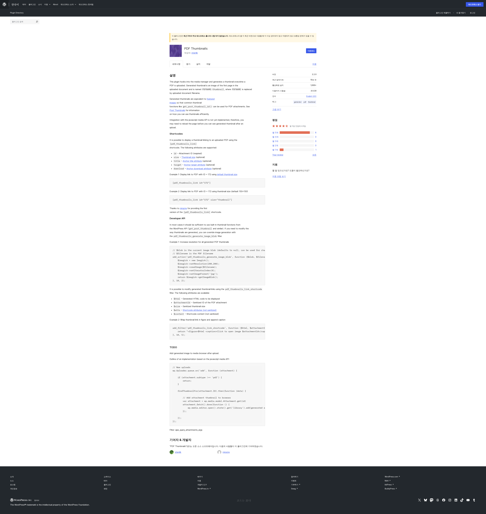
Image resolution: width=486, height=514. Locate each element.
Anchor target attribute (194, 165)
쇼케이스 (107, 477)
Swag (294, 489)
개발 (208, 64)
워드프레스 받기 (474, 4)
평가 (188, 64)
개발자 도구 (202, 485)
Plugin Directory (17, 13)
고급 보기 (276, 109)
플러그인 (107, 485)
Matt (388, 481)
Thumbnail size (188, 157)
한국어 (36, 500)
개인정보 (13, 489)
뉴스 (12, 481)
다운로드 (311, 51)
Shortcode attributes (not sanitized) (200, 310)
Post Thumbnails (177, 110)
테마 (105, 481)
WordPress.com (392, 477)
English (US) (311, 96)
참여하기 (294, 477)
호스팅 (12, 485)
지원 (314, 64)
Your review (277, 155)
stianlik (194, 53)
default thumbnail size (227, 174)
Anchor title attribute (192, 161)
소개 (12, 477)
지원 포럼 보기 (279, 176)
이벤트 (293, 481)
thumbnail (311, 102)
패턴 (105, 489)
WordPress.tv (204, 489)
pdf (305, 102)
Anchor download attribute (199, 168)
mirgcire (183, 208)
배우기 (200, 477)
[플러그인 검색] (36, 21)
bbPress (389, 485)
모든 (314, 155)
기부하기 (295, 485)
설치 (198, 64)
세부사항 (176, 64)
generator (298, 102)
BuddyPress (391, 489)
